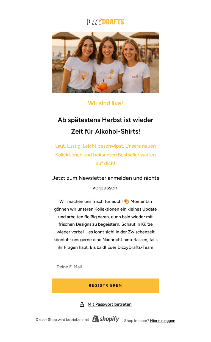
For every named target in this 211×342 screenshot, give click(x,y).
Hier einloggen (162, 320)
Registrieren (105, 285)
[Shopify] (104, 319)
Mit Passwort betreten (110, 304)
